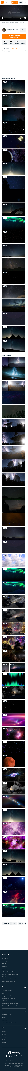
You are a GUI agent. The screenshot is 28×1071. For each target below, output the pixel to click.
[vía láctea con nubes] (13, 249)
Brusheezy (5, 987)
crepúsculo (6, 953)
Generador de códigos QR (8, 1011)
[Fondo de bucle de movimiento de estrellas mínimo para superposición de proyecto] (13, 277)
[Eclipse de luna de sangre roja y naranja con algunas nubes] (13, 790)
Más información (7, 51)
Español (4, 1065)
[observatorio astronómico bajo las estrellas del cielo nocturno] (13, 445)
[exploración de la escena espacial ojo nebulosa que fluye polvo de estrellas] (13, 803)
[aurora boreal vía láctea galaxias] (13, 222)
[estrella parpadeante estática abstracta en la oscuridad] (13, 236)
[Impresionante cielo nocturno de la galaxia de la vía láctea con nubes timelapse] (13, 290)
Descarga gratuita (14, 36)
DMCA (3, 1022)
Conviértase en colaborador (9, 1054)
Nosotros (4, 1051)
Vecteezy (4, 990)
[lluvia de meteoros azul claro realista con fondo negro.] (13, 195)
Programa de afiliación (8, 1025)
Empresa (4, 995)
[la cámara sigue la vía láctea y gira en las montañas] (10, 371)
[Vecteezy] (2, 2)
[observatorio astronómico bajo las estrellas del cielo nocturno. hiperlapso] (10, 406)
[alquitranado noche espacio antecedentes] (13, 831)
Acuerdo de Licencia (7, 1020)
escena (14, 953)
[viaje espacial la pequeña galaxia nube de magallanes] (13, 762)
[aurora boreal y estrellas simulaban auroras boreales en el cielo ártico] (13, 607)
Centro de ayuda (6, 1046)
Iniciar (20, 2)
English (4, 1063)
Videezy (4, 993)
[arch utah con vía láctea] (13, 209)
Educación (5, 998)
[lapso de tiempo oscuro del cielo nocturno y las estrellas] (13, 181)
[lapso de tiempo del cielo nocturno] (13, 113)
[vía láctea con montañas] (13, 345)
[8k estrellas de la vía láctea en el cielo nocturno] (13, 263)
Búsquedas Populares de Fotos (10, 1032)
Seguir (23, 30)
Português (5, 1068)
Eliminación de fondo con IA (9, 1008)
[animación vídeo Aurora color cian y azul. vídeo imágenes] (13, 708)
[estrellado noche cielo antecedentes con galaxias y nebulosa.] (13, 749)
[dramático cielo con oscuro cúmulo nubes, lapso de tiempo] (13, 580)
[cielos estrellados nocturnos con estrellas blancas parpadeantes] (13, 127)
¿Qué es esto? (14, 48)
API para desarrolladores (8, 1001)
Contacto (4, 1048)
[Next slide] (22, 953)
